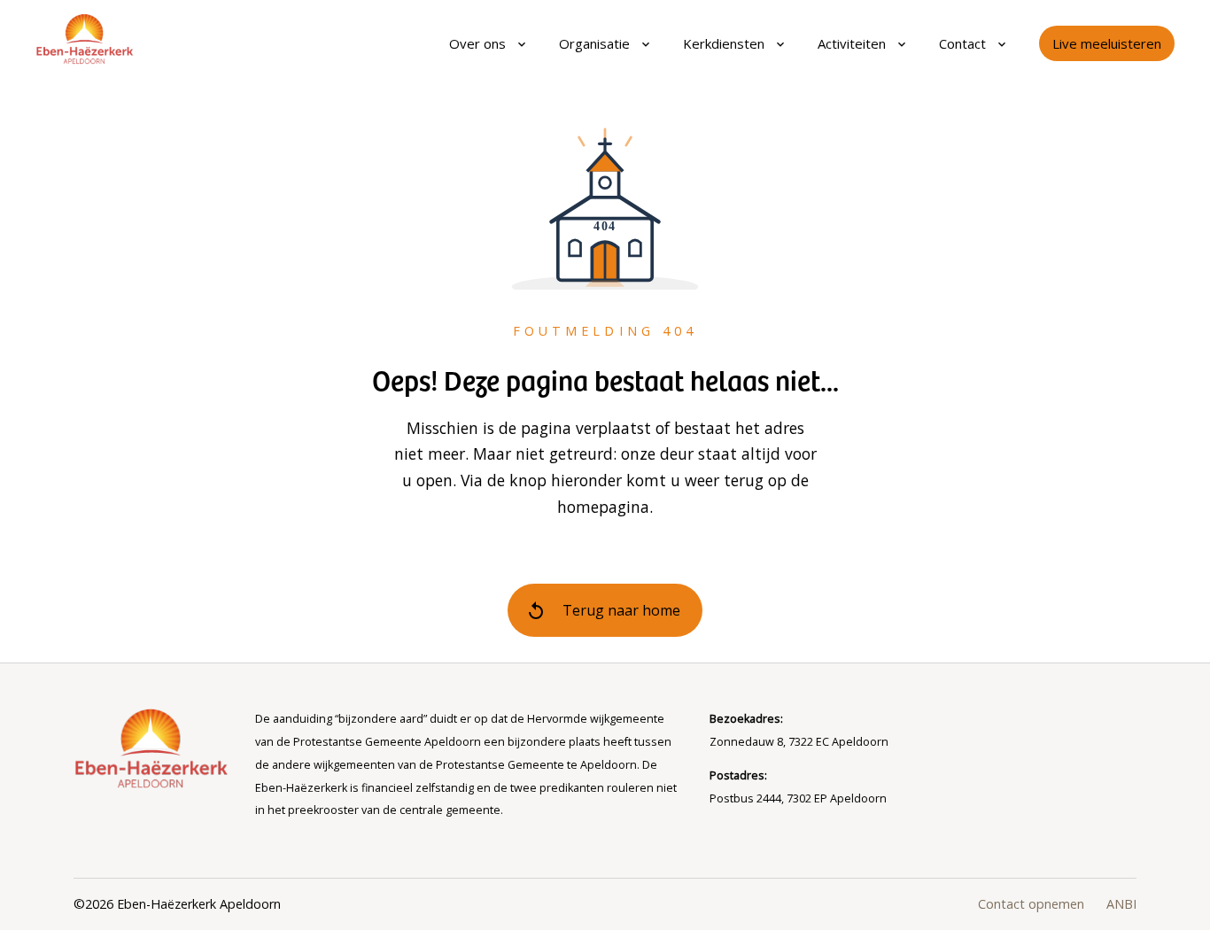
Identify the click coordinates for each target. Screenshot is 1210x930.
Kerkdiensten (723, 43)
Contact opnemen (1031, 903)
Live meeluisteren (1106, 43)
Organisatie (594, 43)
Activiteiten (852, 43)
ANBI (1121, 903)
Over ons (477, 43)
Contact (962, 43)
